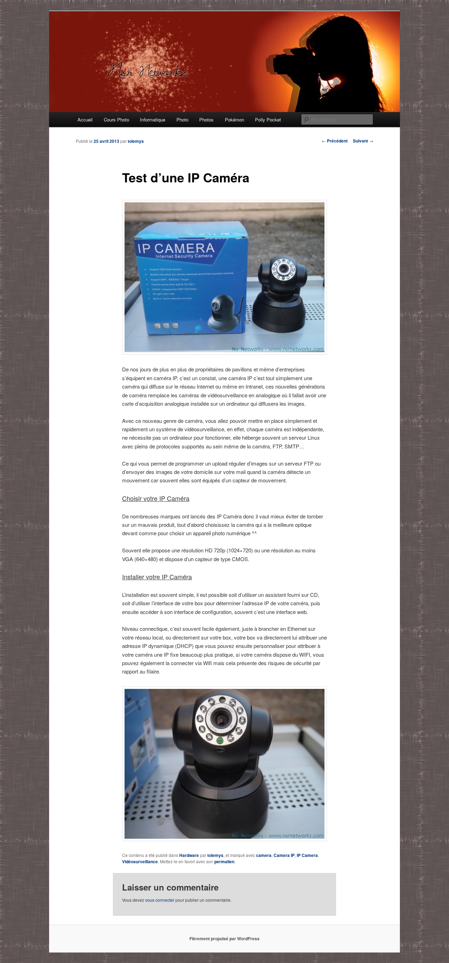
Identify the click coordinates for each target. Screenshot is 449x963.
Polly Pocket (268, 119)
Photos (206, 119)
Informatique (152, 119)
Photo (182, 119)
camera (264, 855)
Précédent (335, 141)
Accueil (85, 119)
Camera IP (284, 855)
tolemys (136, 141)
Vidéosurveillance (140, 861)
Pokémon (234, 119)
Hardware (189, 855)
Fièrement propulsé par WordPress (224, 938)
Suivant (363, 141)
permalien (224, 861)
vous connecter (159, 900)
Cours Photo (116, 119)
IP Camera (307, 855)
